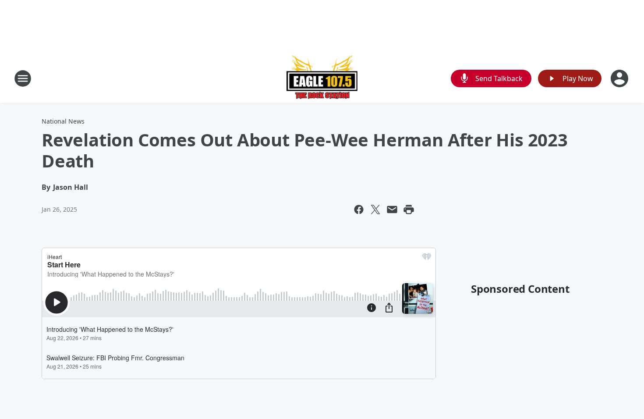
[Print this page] (409, 209)
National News (63, 121)
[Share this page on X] (375, 209)
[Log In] (620, 78)
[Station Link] (322, 78)
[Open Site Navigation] (23, 78)
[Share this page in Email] (392, 209)
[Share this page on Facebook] (359, 209)
